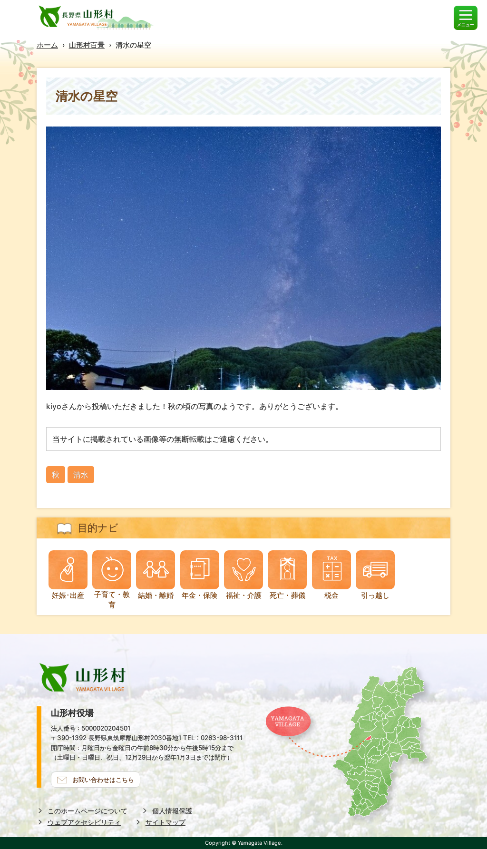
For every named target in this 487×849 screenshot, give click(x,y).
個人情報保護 (172, 811)
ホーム (47, 44)
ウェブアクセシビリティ (84, 822)
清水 (80, 474)
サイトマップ (165, 822)
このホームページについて (87, 811)
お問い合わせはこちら (103, 779)
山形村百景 (87, 44)
